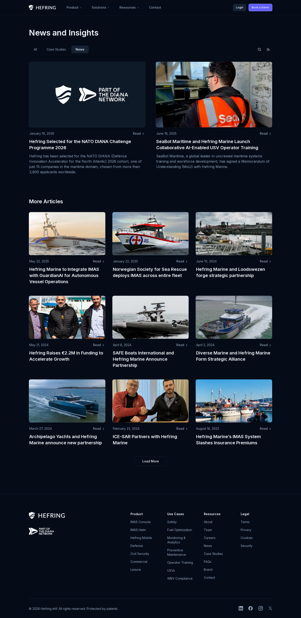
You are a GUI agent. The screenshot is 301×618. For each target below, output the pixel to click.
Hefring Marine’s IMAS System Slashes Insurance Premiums (228, 439)
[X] (270, 608)
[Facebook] (250, 608)
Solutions (99, 7)
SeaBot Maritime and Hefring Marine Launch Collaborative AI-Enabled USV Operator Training (207, 144)
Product (72, 7)
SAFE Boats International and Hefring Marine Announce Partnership (143, 359)
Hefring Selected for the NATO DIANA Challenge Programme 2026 (80, 144)
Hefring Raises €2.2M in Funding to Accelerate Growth (66, 356)
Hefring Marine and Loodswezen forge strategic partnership (230, 272)
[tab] (35, 49)
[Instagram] (260, 608)
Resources (127, 7)
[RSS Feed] (268, 49)
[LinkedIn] (241, 608)
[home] (42, 7)
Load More (150, 461)
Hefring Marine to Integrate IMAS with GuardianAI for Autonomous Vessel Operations (64, 275)
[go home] (47, 515)
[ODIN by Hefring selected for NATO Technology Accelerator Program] (41, 531)
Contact (155, 7)
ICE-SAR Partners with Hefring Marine (145, 439)
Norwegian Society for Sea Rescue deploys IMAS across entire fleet (150, 272)
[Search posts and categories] (259, 49)
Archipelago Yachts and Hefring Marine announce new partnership (65, 439)
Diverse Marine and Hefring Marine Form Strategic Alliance (233, 356)
